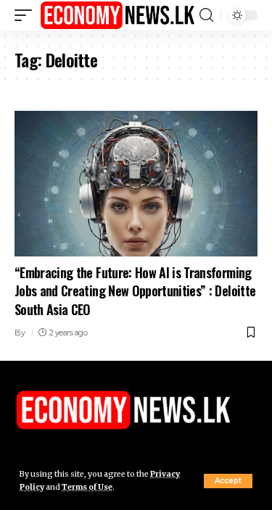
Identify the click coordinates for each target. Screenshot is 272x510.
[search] (206, 15)
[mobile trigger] (27, 15)
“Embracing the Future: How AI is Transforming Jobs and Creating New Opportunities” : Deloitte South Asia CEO (135, 290)
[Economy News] (117, 15)
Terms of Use (87, 487)
